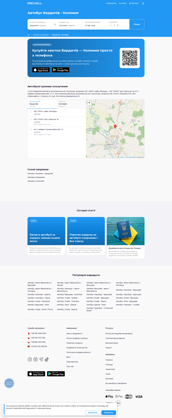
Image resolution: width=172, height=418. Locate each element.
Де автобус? (134, 3)
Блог (68, 357)
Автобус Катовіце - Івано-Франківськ (68, 290)
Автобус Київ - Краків (66, 305)
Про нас (70, 366)
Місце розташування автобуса (119, 334)
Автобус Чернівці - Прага (38, 298)
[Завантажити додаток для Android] (60, 69)
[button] (115, 127)
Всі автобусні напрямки (116, 383)
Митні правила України (76, 338)
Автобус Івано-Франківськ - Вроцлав (98, 284)
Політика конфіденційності (78, 352)
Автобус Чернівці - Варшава (99, 294)
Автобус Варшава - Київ (38, 305)
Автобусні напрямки (41, 35)
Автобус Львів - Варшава (97, 298)
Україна (109, 360)
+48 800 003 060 (38, 342)
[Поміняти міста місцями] (54, 24)
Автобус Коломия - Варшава (128, 290)
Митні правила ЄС (74, 334)
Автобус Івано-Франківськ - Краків (69, 284)
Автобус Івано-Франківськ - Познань (39, 290)
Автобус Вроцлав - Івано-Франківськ (97, 290)
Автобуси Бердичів (36, 177)
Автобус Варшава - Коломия (69, 294)
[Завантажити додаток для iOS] (41, 69)
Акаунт (109, 348)
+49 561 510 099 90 (39, 346)
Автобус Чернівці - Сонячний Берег (99, 309)
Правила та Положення (76, 348)
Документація (112, 343)
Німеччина (110, 369)
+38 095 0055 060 (38, 333)
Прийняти (108, 413)
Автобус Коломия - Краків (38, 294)
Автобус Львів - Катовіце (38, 301)
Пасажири (113, 22)
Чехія (108, 374)
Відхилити (92, 413)
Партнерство (72, 362)
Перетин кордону (74, 343)
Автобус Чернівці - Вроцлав (128, 294)
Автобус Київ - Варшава (126, 301)
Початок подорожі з (37, 22)
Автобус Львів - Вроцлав (127, 298)
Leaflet (121, 157)
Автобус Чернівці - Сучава (127, 305)
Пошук (137, 24)
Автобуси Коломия (35, 181)
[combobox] (59, 25)
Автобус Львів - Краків (67, 298)
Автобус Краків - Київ (96, 305)
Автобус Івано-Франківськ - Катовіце (128, 284)
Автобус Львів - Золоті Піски (40, 309)
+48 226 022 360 (38, 338)
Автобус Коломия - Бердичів (40, 173)
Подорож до (64, 22)
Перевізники (111, 3)
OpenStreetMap (131, 157)
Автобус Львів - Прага (96, 301)
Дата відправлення (92, 22)
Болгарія (109, 379)
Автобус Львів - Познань (68, 301)
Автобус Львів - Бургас (67, 309)
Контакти (122, 3)
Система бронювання (115, 338)
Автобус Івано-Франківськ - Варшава (39, 284)
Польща (109, 365)
